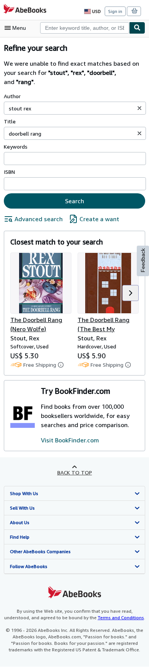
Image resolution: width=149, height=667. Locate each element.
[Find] (137, 28)
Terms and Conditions (121, 617)
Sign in (115, 11)
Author (12, 96)
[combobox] (84, 28)
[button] (139, 108)
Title (10, 121)
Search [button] (74, 201)
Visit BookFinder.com (70, 440)
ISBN (9, 171)
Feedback (143, 260)
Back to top (74, 472)
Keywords (16, 146)
